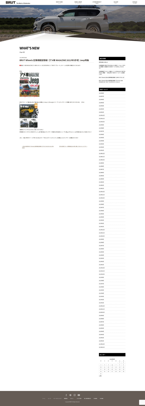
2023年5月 (101, 213)
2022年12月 (101, 229)
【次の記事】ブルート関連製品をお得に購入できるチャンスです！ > (73, 146)
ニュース (49, 398)
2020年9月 (101, 315)
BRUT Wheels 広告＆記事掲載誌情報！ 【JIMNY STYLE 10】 (111, 77)
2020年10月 (101, 312)
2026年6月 (101, 99)
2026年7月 (101, 96)
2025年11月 (101, 118)
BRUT (26, 2)
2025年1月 (101, 150)
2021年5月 (101, 290)
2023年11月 (101, 194)
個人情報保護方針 (87, 398)
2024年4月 (101, 179)
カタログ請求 (79, 398)
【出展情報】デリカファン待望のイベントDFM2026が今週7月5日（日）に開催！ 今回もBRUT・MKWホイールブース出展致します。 (112, 73)
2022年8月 (101, 242)
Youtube (79, 395)
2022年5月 (101, 252)
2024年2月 (101, 185)
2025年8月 (101, 128)
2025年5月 (101, 137)
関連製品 (65, 398)
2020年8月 (101, 318)
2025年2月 (101, 147)
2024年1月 (101, 188)
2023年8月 (101, 204)
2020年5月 (101, 328)
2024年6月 (101, 172)
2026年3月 (101, 109)
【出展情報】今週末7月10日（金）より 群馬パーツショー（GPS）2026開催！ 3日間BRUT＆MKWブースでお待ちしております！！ (112, 67)
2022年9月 (101, 239)
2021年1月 (101, 302)
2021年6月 (101, 287)
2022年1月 (101, 264)
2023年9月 (101, 201)
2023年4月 (101, 217)
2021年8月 (101, 280)
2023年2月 (101, 223)
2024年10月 (101, 159)
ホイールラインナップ (57, 398)
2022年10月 (101, 236)
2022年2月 (101, 261)
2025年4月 (101, 140)
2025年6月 (101, 134)
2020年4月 (101, 331)
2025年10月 (101, 121)
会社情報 (101, 398)
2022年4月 (101, 255)
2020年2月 (101, 337)
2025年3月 (101, 144)
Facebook (66, 395)
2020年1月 (101, 341)
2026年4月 (101, 105)
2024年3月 (101, 182)
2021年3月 (101, 296)
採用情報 (95, 398)
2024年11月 (101, 156)
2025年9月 (101, 125)
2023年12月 (101, 191)
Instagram (74, 395)
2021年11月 (101, 271)
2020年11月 (101, 309)
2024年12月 (101, 153)
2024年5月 (101, 175)
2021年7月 (101, 283)
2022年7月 (101, 245)
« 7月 (100, 375)
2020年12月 (101, 306)
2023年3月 (101, 220)
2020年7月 (101, 321)
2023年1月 (101, 226)
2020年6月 (101, 325)
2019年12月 (101, 344)
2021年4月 (101, 293)
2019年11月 (101, 347)
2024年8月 (101, 166)
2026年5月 (101, 102)
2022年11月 (101, 233)
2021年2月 (101, 299)
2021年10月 (101, 274)
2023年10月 (101, 198)
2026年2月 (101, 112)
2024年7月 (101, 169)
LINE (70, 395)
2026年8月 (101, 93)
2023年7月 (101, 207)
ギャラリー (72, 398)
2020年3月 (101, 334)
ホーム (44, 398)
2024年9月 (101, 163)
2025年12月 (101, 115)
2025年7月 (101, 131)
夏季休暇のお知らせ (103, 62)
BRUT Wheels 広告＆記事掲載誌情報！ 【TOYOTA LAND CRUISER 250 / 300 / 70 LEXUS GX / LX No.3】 (111, 81)
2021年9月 (101, 277)
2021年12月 (101, 267)
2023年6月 (101, 210)
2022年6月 (101, 248)
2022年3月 (101, 258)
